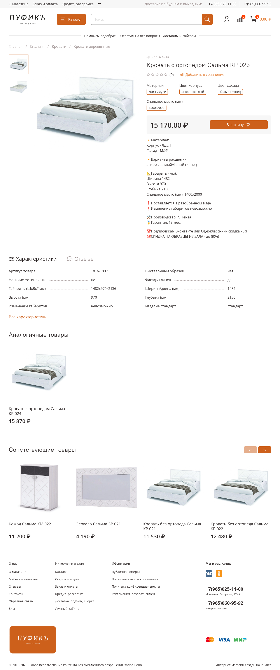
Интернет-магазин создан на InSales (243, 665)
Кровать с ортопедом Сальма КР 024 (37, 411)
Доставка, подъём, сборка (74, 601)
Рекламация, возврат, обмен (133, 594)
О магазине (18, 4)
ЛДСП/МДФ (157, 92)
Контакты (16, 594)
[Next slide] (131, 109)
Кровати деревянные (92, 46)
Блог (12, 608)
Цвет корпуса (190, 85)
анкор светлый (193, 92)
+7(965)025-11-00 (222, 4)
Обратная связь (21, 601)
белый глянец (230, 92)
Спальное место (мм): (165, 101)
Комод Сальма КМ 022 (30, 523)
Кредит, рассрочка (78, 4)
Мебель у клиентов (23, 579)
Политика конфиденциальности (136, 586)
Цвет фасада (228, 85)
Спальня (37, 46)
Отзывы (15, 586)
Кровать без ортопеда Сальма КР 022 (239, 526)
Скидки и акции (67, 579)
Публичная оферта (126, 572)
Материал (155, 85)
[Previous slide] (39, 109)
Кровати (59, 46)
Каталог (75, 19)
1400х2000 (156, 108)
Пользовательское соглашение (135, 579)
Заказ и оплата (45, 4)
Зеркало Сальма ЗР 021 (98, 523)
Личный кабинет (68, 608)
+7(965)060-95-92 (257, 4)
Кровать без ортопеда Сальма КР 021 (172, 526)
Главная (16, 46)
